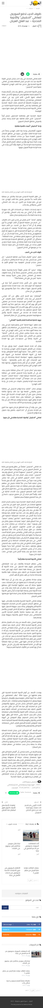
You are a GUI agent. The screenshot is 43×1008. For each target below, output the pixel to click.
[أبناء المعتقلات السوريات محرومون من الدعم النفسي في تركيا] (31, 835)
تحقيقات (38, 784)
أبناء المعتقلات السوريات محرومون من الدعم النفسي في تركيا (17, 952)
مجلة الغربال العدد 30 (24, 787)
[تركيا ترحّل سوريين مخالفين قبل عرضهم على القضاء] (12, 835)
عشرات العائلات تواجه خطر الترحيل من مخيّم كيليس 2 (16, 971)
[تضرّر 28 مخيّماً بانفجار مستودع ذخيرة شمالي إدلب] (36, 983)
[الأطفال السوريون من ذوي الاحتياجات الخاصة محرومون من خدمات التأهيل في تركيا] (12, 860)
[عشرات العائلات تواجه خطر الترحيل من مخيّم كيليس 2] (31, 860)
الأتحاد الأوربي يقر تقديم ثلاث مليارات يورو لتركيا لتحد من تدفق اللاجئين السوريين (33, 809)
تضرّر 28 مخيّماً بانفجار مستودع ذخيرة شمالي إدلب (18, 981)
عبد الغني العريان (36, 787)
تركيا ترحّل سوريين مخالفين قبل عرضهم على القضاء (17, 962)
